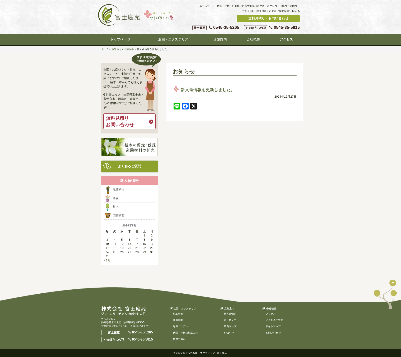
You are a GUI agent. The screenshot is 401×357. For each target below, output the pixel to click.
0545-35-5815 (272, 27)
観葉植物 (118, 189)
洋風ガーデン (180, 326)
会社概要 (253, 39)
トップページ (120, 39)
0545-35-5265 (216, 27)
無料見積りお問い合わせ (120, 121)
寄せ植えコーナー (234, 320)
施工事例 (178, 313)
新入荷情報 (230, 313)
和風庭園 (178, 320)
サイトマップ (273, 326)
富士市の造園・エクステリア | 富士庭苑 (205, 353)
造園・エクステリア (173, 39)
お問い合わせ (273, 332)
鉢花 (116, 198)
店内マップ (230, 326)
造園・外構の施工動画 (185, 332)
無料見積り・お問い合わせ (268, 18)
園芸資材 (118, 215)
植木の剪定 (179, 339)
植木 (116, 206)
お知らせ (229, 332)
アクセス (286, 39)
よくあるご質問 (129, 166)
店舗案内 (220, 39)
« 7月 (106, 260)
